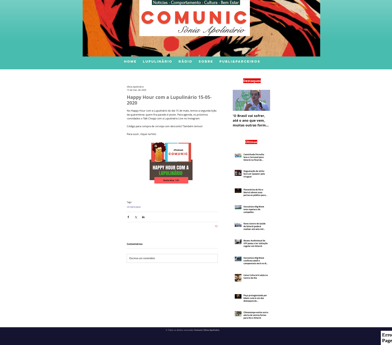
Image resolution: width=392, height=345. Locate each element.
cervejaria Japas (134, 207)
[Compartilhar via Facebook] (128, 217)
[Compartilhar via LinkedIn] (143, 217)
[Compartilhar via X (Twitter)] (135, 217)
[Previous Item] (237, 100)
